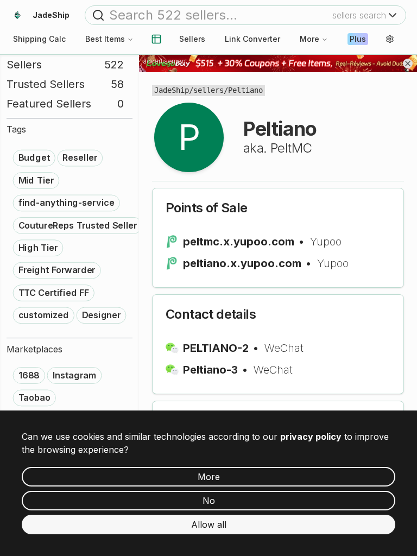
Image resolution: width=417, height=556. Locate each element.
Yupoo (326, 241)
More (309, 38)
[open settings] (390, 39)
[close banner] (408, 63)
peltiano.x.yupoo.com (242, 263)
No (209, 500)
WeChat (284, 348)
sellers (208, 90)
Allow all (208, 524)
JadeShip (171, 90)
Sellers (192, 38)
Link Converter (252, 38)
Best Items (105, 38)
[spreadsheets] (156, 39)
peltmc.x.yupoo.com (238, 241)
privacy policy (311, 436)
